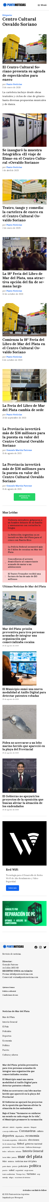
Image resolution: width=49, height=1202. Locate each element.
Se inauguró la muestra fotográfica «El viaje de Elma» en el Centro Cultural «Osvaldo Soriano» (24, 156)
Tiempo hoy (20, 1174)
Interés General (9, 1022)
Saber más (12, 888)
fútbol (20, 1143)
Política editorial (9, 991)
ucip (38, 1174)
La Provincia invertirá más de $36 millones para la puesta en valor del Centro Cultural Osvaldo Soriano (23, 437)
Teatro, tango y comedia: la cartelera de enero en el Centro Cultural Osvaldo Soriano (23, 213)
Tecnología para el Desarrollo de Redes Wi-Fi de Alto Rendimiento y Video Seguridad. (24, 878)
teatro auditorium (8, 1174)
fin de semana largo (9, 1144)
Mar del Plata (8, 1017)
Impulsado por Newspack (12, 1197)
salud (11, 1170)
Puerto (5, 1050)
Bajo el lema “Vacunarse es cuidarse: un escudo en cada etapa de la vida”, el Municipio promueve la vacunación (22, 1116)
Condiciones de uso (10, 995)
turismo (31, 1173)
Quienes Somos (8, 987)
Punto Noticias (14, 84)
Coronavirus (27, 1131)
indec (4, 1151)
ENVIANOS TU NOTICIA (24, 497)
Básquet (33, 1127)
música (11, 1161)
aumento (26, 1127)
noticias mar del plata (26, 1161)
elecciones (33, 1139)
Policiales (6, 1031)
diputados (19, 1136)
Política (5, 1045)
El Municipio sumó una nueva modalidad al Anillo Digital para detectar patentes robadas (24, 692)
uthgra (11, 1177)
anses (12, 1127)
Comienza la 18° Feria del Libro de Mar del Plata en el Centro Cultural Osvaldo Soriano (23, 345)
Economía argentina (9, 1140)
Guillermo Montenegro (33, 1147)
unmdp (5, 1177)
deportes (8, 1136)
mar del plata (30, 1156)
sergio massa (28, 1170)
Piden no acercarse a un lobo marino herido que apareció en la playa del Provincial (23, 746)
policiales (23, 1166)
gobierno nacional (33, 1144)
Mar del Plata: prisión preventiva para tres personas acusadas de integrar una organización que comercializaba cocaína (23, 635)
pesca (14, 1166)
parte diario (6, 1166)
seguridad (19, 1170)
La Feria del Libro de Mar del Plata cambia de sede (23, 407)
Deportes (6, 1036)
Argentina (19, 1127)
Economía (7, 1041)
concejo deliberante (10, 1131)
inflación (11, 1151)
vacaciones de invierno (22, 1177)
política (35, 1166)
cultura (40, 1131)
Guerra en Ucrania (17, 1147)
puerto (5, 1170)
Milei (4, 1161)
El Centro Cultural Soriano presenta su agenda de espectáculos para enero (23, 73)
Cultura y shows (10, 1055)
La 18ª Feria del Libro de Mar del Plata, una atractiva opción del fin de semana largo (23, 279)
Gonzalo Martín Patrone (19, 450)
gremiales (6, 1147)
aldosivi (5, 1127)
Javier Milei (6, 1157)
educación (22, 1140)
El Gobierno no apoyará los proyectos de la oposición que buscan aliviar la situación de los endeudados (22, 801)
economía (32, 1136)
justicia (14, 1157)
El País (5, 1026)
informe (18, 1151)
